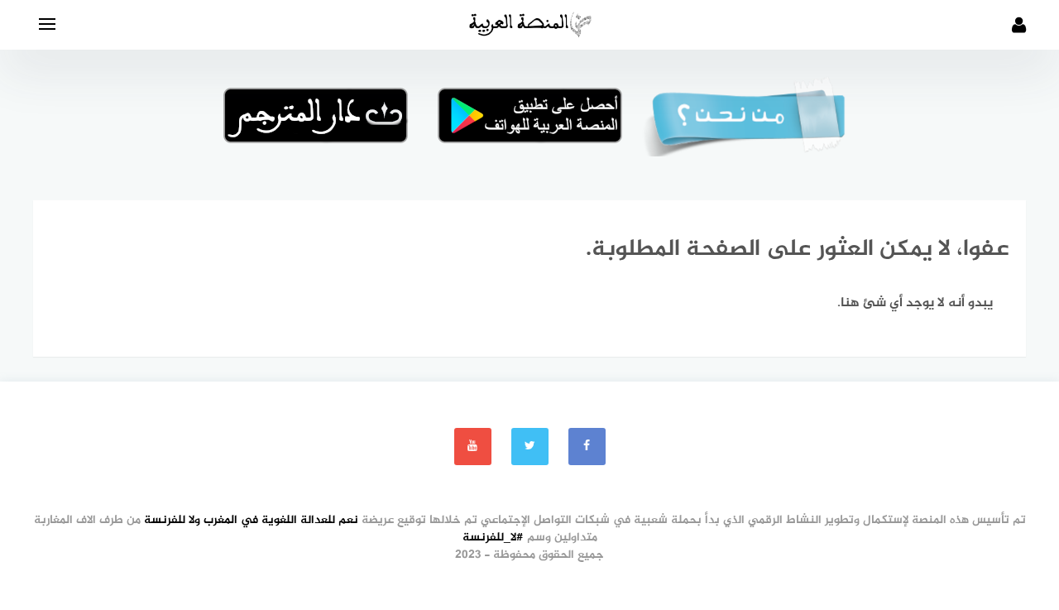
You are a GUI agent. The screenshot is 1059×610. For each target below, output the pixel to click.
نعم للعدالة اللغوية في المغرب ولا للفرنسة (251, 520)
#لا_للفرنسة (493, 537)
